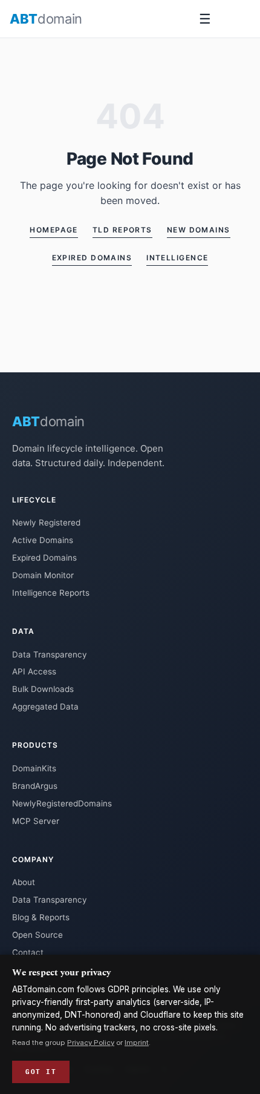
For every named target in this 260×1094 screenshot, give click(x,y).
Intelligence (177, 257)
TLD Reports (122, 229)
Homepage (54, 229)
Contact (28, 952)
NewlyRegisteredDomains (62, 803)
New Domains (198, 229)
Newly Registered (46, 522)
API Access (34, 671)
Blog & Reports (41, 917)
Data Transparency (49, 654)
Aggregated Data (45, 706)
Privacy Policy (90, 1042)
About (23, 882)
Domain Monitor (43, 575)
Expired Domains (92, 257)
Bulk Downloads (43, 689)
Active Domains (42, 540)
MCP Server (35, 821)
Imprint (137, 1042)
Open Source (37, 935)
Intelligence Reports (50, 593)
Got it (40, 1071)
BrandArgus (34, 786)
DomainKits (34, 768)
